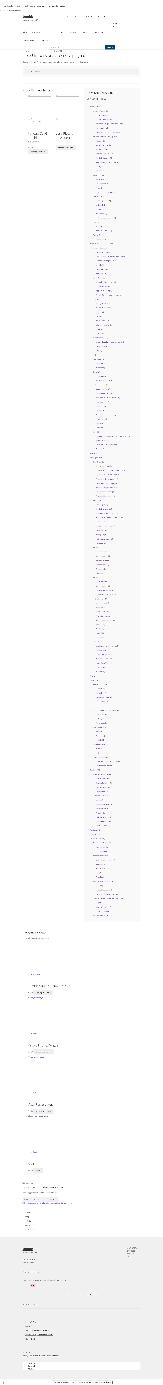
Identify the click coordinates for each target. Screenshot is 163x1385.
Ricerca (110, 47)
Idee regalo (99, 32)
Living (85, 32)
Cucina (60, 32)
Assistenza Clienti (65, 17)
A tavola (73, 32)
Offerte (25, 32)
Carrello (31, 1366)
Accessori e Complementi (41, 32)
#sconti (18, 10)
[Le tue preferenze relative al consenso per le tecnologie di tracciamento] (4, 1383)
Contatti (78, 17)
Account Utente (103, 17)
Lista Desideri (88, 17)
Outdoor (45, 41)
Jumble (28, 16)
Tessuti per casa (29, 41)
